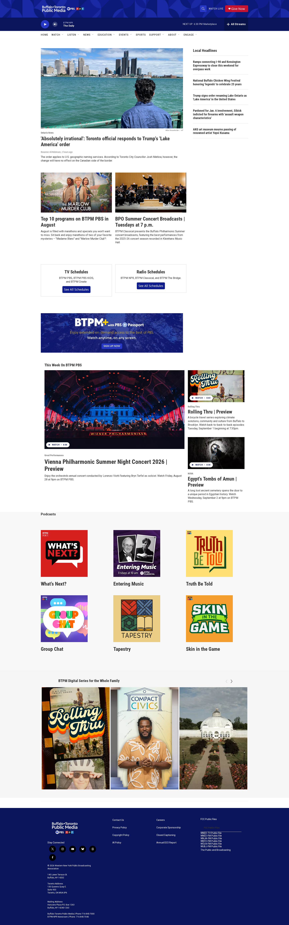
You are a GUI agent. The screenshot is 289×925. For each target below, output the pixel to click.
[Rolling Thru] (76, 738)
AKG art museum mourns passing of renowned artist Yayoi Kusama (214, 131)
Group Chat (52, 649)
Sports (141, 34)
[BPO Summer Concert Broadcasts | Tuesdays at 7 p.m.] (150, 193)
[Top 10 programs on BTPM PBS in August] (76, 193)
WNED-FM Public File (211, 836)
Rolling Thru (194, 406)
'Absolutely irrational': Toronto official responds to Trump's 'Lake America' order (105, 141)
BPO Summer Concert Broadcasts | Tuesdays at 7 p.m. (150, 222)
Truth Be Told (199, 584)
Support (155, 34)
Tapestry (122, 649)
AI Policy (116, 842)
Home (44, 34)
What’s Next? (53, 584)
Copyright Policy (120, 835)
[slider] (60, 24)
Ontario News (47, 132)
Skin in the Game (203, 649)
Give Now (238, 9)
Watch (56, 34)
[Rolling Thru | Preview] (216, 386)
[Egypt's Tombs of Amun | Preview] (216, 453)
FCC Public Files (209, 819)
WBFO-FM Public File (211, 841)
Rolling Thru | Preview (210, 412)
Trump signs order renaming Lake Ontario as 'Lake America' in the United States (220, 97)
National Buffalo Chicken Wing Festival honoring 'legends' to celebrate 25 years (217, 82)
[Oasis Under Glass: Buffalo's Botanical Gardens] (213, 738)
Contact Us (118, 820)
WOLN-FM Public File (211, 844)
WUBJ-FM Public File (211, 846)
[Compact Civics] (145, 738)
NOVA (190, 473)
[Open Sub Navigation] (62, 34)
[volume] (55, 24)
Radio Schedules (151, 271)
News (86, 34)
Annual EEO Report (166, 842)
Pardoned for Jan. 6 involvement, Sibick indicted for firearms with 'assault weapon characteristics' (218, 114)
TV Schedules (76, 271)
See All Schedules (76, 289)
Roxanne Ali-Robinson (51, 152)
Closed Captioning (165, 835)
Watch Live (216, 8)
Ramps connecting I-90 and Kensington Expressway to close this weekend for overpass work (216, 65)
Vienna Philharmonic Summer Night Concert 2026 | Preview (105, 465)
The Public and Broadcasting (216, 850)
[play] (45, 24)
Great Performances (54, 455)
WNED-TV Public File (211, 833)
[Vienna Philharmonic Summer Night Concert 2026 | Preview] (114, 409)
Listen (71, 34)
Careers (160, 820)
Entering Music (128, 584)
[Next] (231, 681)
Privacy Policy (119, 827)
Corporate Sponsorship (168, 827)
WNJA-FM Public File (211, 838)
